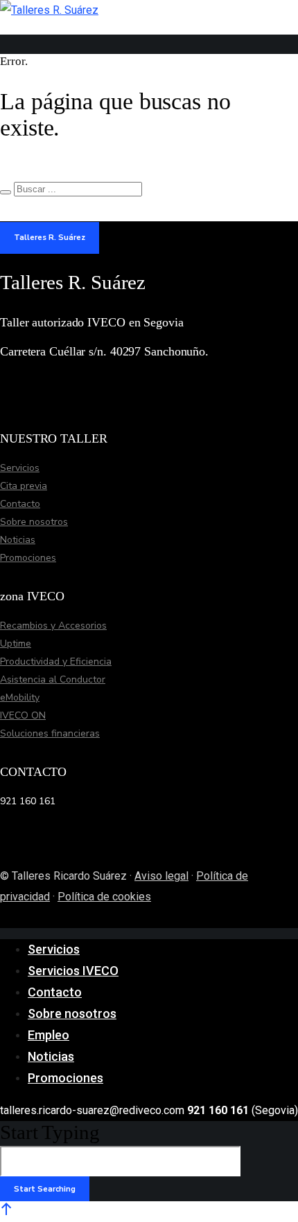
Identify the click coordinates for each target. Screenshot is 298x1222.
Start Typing (50, 1132)
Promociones (28, 557)
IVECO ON (23, 715)
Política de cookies (104, 896)
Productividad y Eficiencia (56, 661)
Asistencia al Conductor (52, 679)
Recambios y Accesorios (53, 625)
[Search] (5, 192)
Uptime (15, 643)
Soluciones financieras (50, 733)
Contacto (20, 503)
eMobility (20, 697)
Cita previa (23, 485)
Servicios (20, 467)
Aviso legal (161, 875)
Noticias (17, 539)
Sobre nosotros (34, 521)
